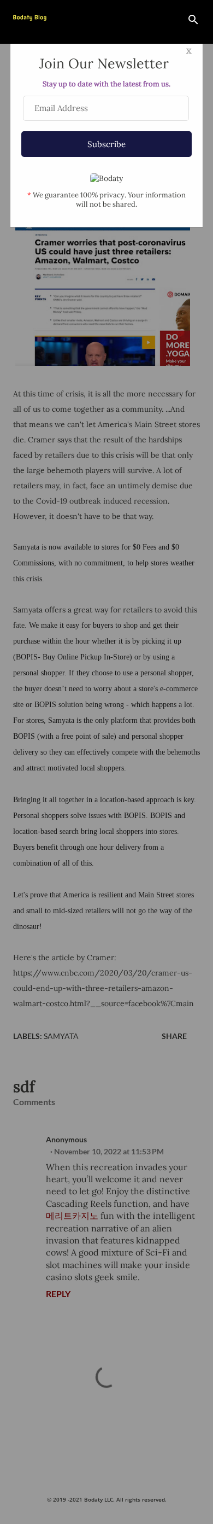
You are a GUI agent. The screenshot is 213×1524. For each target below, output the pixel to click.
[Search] (193, 19)
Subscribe (106, 144)
